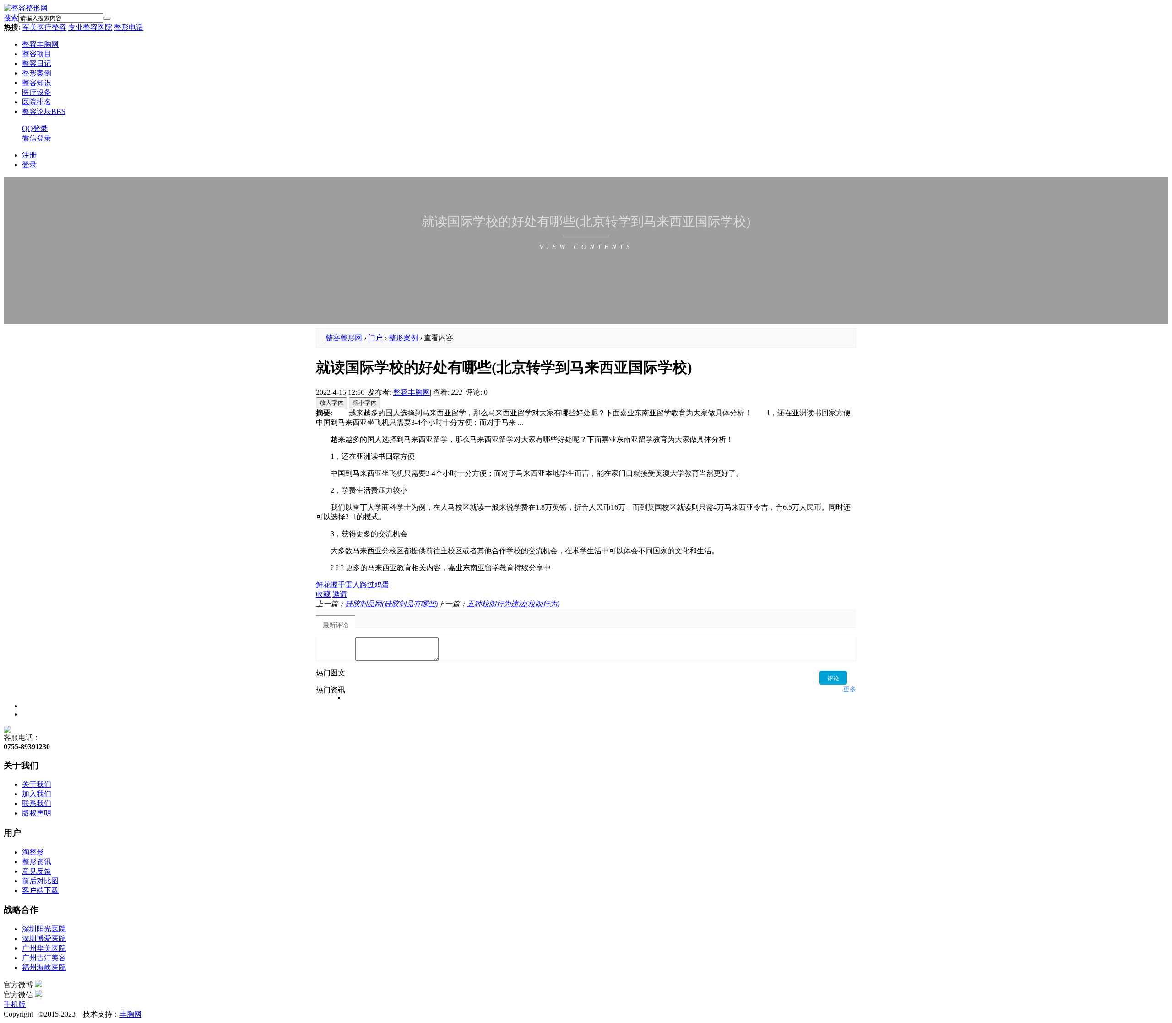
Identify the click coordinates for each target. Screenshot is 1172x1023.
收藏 (323, 594)
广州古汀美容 (44, 958)
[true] (106, 18)
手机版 (15, 1004)
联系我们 (36, 803)
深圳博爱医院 (44, 938)
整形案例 (36, 73)
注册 (29, 155)
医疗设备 (36, 92)
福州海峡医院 (44, 967)
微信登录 (36, 138)
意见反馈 (36, 871)
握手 (338, 584)
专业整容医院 (90, 27)
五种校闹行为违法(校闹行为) (513, 604)
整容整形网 (344, 338)
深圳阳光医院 (44, 929)
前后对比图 (40, 881)
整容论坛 (43, 111)
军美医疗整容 (44, 27)
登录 (29, 165)
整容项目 (36, 54)
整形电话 (128, 27)
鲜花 (323, 584)
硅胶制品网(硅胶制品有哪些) (391, 604)
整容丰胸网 (40, 44)
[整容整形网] (26, 8)
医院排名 (36, 102)
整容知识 (36, 83)
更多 (849, 689)
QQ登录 (35, 128)
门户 (375, 338)
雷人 (352, 584)
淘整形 (33, 852)
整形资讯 (36, 861)
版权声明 (36, 813)
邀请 (339, 594)
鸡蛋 (381, 584)
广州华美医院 (44, 948)
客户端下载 (40, 890)
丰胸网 (130, 1014)
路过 (367, 584)
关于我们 (36, 784)
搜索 (11, 18)
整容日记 (36, 63)
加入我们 (36, 794)
